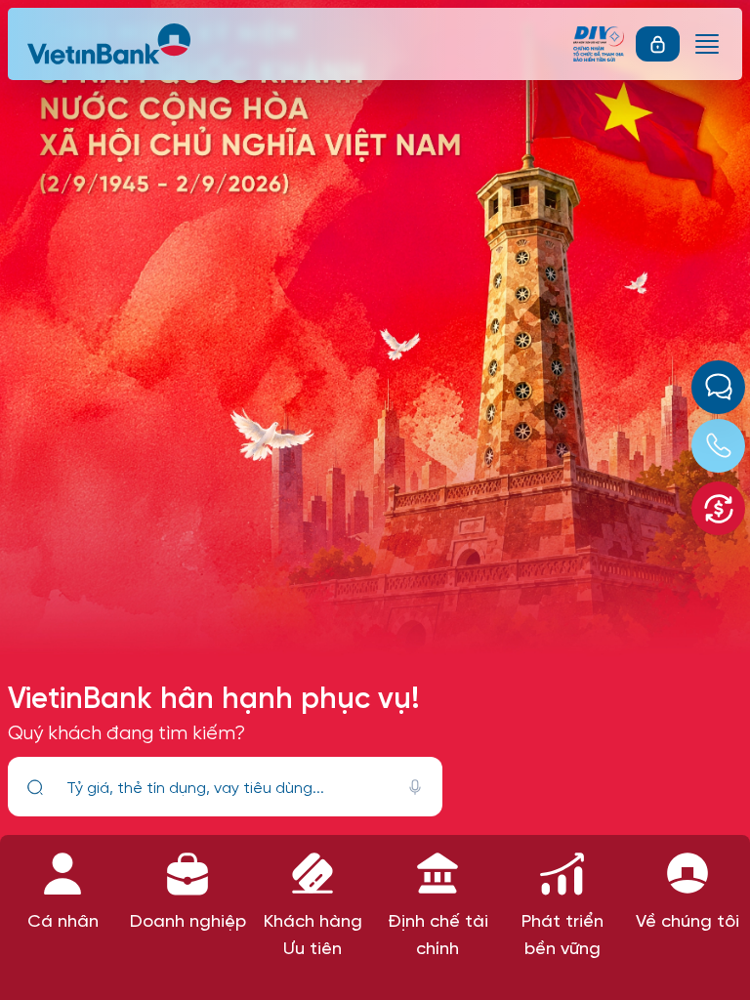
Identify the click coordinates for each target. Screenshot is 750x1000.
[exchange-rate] (718, 508)
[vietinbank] (110, 43)
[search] (35, 786)
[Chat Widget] (718, 387)
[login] (658, 44)
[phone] (718, 446)
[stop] (415, 786)
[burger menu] (707, 44)
